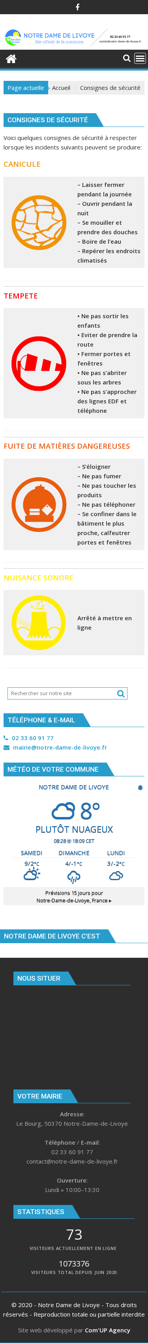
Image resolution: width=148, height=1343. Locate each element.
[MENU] (140, 58)
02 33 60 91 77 (32, 738)
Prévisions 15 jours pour (74, 896)
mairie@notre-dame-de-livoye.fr (59, 747)
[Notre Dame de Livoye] (11, 58)
